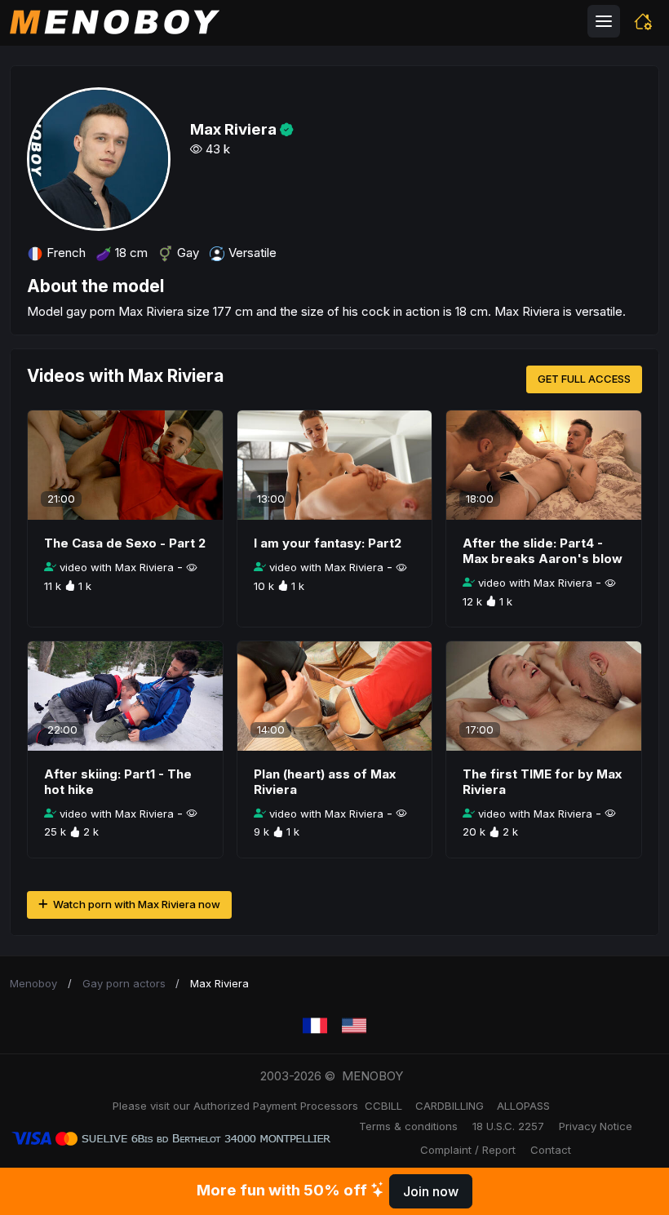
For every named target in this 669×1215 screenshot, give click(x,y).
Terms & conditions (408, 1126)
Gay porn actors (124, 983)
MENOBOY (372, 1076)
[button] (643, 21)
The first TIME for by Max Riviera (542, 781)
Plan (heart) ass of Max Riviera (325, 781)
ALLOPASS (523, 1105)
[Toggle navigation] (603, 21)
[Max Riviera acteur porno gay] (314, 1026)
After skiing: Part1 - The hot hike (118, 781)
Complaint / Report (468, 1149)
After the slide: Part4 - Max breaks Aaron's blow (542, 550)
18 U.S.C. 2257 (508, 1126)
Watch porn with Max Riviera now (135, 904)
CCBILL (383, 1105)
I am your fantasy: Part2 (327, 543)
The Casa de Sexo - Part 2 (125, 543)
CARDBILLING (449, 1105)
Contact (550, 1149)
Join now (431, 1191)
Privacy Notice (595, 1126)
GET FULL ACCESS (584, 378)
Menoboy (33, 983)
